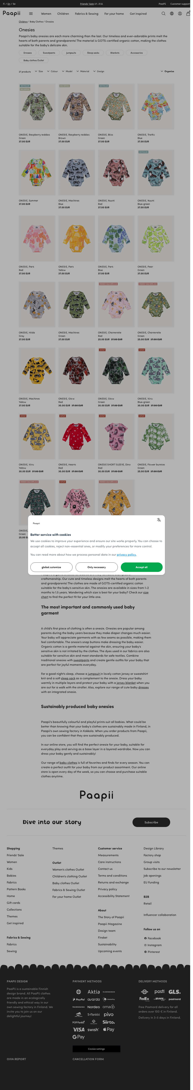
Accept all (142, 567)
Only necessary (96, 567)
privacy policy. (126, 554)
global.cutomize (51, 567)
